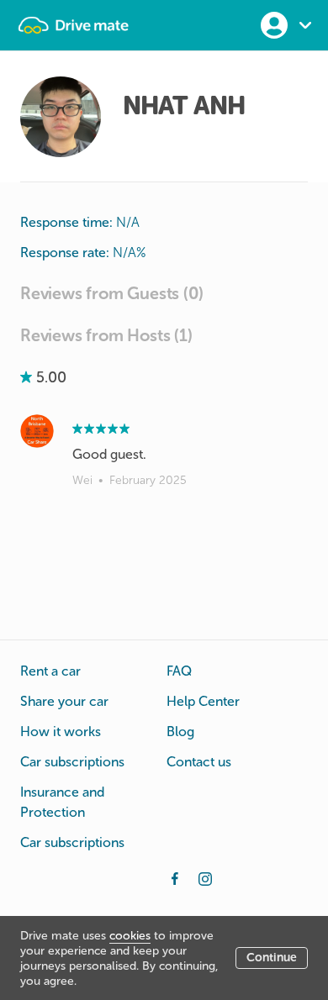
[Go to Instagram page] (205, 877)
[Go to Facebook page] (175, 877)
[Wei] (37, 431)
